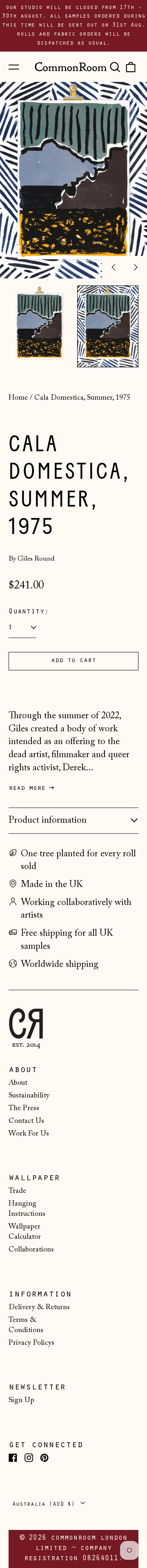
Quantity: (29, 612)
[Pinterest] (44, 1457)
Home (18, 398)
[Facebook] (13, 1457)
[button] (114, 67)
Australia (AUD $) (45, 1505)
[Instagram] (28, 1457)
